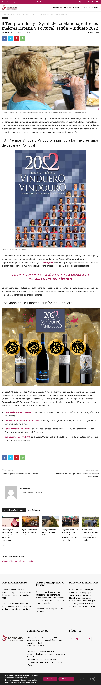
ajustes (33, 682)
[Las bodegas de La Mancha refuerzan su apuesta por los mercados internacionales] (10, 521)
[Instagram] (88, 2)
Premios (11, 14)
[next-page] (7, 545)
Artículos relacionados (13, 510)
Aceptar (50, 679)
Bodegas (76, 8)
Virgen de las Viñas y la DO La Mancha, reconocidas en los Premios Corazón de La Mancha (70, 535)
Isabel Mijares (46, 262)
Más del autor (34, 510)
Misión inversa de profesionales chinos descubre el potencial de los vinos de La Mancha (90, 535)
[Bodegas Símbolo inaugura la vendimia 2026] (50, 521)
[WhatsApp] (22, 38)
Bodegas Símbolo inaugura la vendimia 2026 (49, 532)
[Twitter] (93, 2)
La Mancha (57, 8)
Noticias (67, 8)
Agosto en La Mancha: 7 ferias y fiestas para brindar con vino (30, 532)
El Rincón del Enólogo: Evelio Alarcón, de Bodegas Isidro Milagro (77, 475)
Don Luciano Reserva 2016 (17, 437)
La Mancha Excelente (20, 589)
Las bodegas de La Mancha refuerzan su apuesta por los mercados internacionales (10, 535)
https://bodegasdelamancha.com (31, 492)
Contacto (85, 8)
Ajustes (82, 679)
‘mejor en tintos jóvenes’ (50, 279)
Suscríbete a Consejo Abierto (11, 2)
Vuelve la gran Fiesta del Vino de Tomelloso (21, 473)
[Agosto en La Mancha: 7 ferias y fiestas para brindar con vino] (30, 521)
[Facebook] (84, 2)
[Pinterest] (16, 38)
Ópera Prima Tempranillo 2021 (19, 412)
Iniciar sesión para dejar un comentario (18, 561)
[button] (80, 2)
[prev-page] (3, 545)
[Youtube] (97, 2)
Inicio (4, 14)
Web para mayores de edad (33, 2)
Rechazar (66, 679)
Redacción (9, 32)
